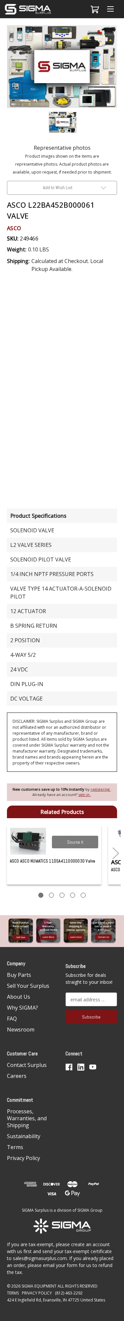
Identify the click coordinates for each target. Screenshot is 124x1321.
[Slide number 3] (62, 895)
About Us (18, 996)
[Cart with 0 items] (93, 9)
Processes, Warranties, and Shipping (27, 1118)
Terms (15, 1147)
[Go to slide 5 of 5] (8, 853)
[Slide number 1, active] (40, 895)
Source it (75, 842)
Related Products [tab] (62, 812)
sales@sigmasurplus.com (40, 1258)
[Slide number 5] (83, 895)
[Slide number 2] (51, 895)
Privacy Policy (23, 1158)
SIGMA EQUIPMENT (39, 1286)
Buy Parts (19, 974)
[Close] (115, 35)
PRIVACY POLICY (37, 1293)
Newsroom (20, 1029)
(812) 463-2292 (69, 1293)
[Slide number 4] (72, 895)
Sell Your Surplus (28, 985)
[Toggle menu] (110, 9)
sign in (84, 794)
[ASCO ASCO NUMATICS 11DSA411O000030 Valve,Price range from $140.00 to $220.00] (28, 841)
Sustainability (23, 1136)
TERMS (13, 1293)
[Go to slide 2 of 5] (115, 853)
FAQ (12, 1018)
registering (101, 789)
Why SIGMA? (22, 1007)
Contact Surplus (27, 1065)
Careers (16, 1076)
